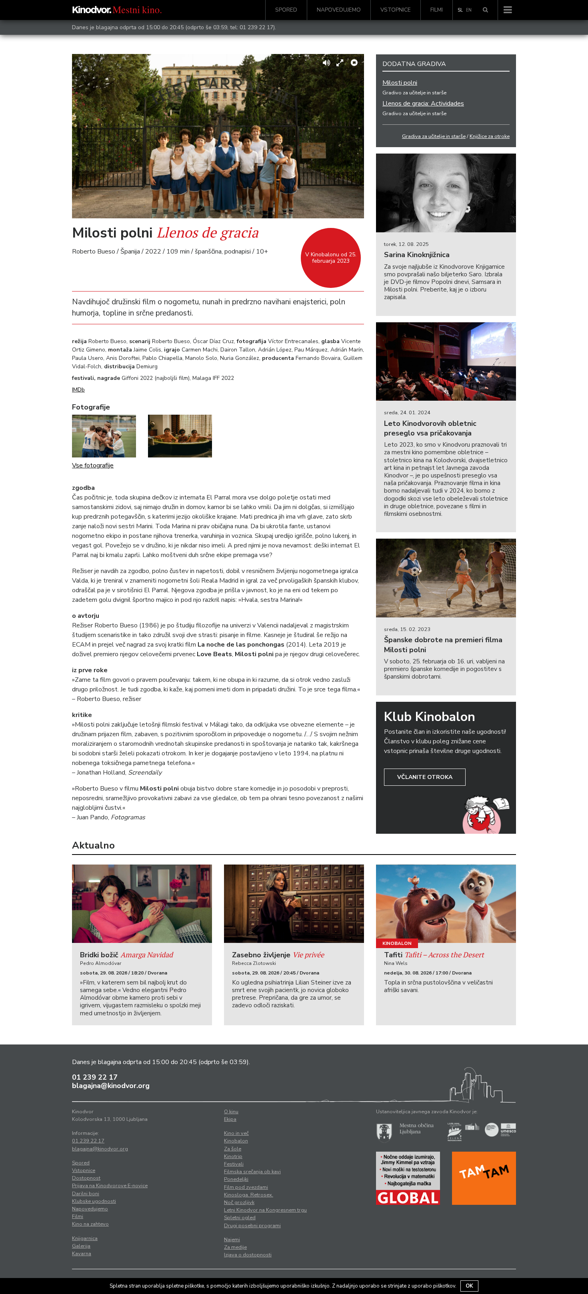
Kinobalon (397, 943)
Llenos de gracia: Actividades (423, 103)
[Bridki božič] (142, 904)
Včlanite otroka (424, 777)
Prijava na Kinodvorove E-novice (110, 1185)
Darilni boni (85, 1193)
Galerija (81, 1246)
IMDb (78, 389)
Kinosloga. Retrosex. (248, 1194)
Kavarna (81, 1253)
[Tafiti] (446, 904)
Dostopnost (86, 1178)
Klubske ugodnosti (94, 1201)
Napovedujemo (339, 10)
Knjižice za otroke (490, 136)
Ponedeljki (236, 1179)
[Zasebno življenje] (294, 904)
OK (469, 1286)
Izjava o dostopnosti (248, 1254)
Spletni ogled (240, 1217)
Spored (286, 10)
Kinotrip (233, 1156)
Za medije (235, 1247)
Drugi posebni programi (252, 1225)
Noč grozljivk (239, 1202)
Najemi (232, 1239)
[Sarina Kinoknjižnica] (446, 193)
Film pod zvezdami (246, 1187)
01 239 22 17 (256, 27)
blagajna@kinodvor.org (111, 1085)
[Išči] (485, 10)
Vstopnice (395, 10)
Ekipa (230, 1119)
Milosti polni (399, 82)
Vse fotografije (93, 465)
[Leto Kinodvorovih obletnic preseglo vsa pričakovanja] (446, 361)
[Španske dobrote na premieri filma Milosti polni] (446, 578)
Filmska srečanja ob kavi (252, 1171)
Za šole (232, 1148)
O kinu (231, 1111)
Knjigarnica (85, 1238)
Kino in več (236, 1133)
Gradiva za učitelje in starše (434, 136)
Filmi (436, 10)
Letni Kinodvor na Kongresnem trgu (265, 1210)
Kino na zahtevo (90, 1224)
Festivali (234, 1164)
